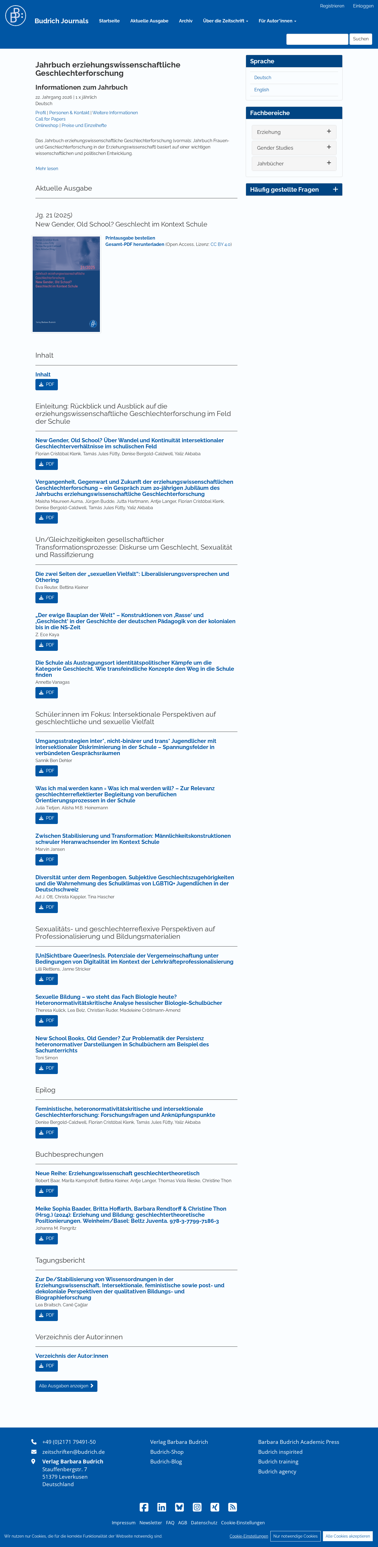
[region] (189, 1536)
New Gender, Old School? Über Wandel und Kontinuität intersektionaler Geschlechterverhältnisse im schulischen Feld (129, 443)
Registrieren (332, 6)
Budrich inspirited (280, 1451)
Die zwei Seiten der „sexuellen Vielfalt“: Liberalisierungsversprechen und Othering (132, 577)
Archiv (186, 21)
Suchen (361, 38)
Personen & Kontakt (69, 112)
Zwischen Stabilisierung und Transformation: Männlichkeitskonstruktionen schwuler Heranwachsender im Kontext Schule (133, 839)
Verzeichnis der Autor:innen (71, 1356)
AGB (182, 1523)
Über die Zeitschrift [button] (224, 21)
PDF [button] (49, 384)
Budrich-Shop (167, 1451)
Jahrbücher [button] (270, 164)
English (261, 89)
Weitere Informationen (115, 112)
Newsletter (150, 1523)
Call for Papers (50, 119)
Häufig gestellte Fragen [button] (284, 189)
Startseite (109, 21)
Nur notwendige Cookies (295, 1536)
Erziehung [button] (269, 132)
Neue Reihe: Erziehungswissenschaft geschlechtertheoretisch (117, 1173)
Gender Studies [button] (275, 148)
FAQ (170, 1523)
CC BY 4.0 (221, 244)
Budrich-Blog (166, 1461)
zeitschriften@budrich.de (73, 1451)
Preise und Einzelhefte (84, 125)
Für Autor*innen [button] (276, 21)
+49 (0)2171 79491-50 (69, 1441)
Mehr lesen (47, 168)
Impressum (124, 1523)
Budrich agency (277, 1471)
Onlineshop (46, 125)
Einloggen (363, 6)
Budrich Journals (62, 21)
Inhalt (43, 374)
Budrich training (278, 1461)
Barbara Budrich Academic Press (298, 1441)
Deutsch (262, 77)
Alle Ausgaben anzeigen (64, 1386)
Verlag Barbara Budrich (179, 1441)
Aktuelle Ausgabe (149, 21)
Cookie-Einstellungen (249, 1536)
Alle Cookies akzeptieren (348, 1536)
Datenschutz (204, 1523)
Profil (40, 112)
